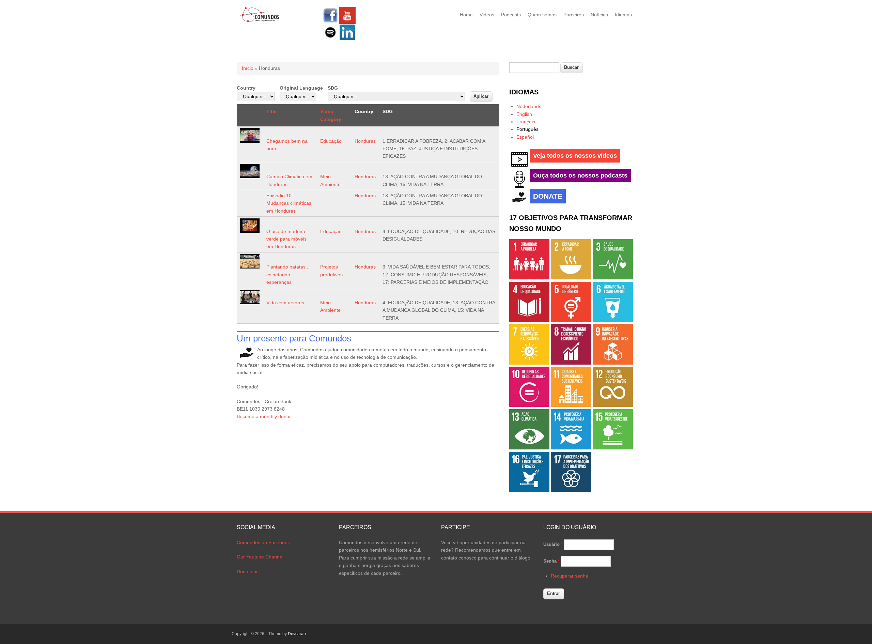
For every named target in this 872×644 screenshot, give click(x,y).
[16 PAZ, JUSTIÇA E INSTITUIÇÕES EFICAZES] (529, 490)
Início (247, 68)
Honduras (365, 141)
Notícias (599, 14)
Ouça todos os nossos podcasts (580, 175)
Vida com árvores (285, 302)
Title (271, 111)
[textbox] (534, 67)
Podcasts (511, 14)
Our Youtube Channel (260, 556)
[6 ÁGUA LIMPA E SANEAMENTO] (613, 320)
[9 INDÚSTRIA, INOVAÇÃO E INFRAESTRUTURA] (613, 363)
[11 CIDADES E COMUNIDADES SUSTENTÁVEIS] (571, 405)
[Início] (260, 21)
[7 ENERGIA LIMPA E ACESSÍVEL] (529, 363)
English (524, 114)
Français (525, 121)
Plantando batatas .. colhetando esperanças (288, 274)
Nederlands (528, 106)
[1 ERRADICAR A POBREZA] (529, 277)
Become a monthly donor (264, 416)
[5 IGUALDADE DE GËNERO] (571, 320)
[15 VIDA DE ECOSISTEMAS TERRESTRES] (613, 447)
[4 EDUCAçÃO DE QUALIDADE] (529, 320)
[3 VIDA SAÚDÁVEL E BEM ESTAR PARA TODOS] (613, 277)
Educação (331, 141)
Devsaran (297, 633)
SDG (333, 88)
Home (466, 14)
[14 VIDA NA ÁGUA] (571, 447)
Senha (551, 561)
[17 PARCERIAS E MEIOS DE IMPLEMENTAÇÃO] (571, 490)
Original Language (301, 88)
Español (525, 137)
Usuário (553, 544)
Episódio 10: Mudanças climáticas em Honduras (288, 203)
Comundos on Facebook (263, 542)
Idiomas (623, 14)
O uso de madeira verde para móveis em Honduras (286, 239)
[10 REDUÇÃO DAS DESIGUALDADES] (529, 405)
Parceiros (573, 14)
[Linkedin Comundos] (347, 39)
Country (246, 88)
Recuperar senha (569, 576)
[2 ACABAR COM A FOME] (571, 277)
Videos (487, 14)
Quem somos (542, 14)
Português (527, 129)
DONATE (547, 196)
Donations (248, 571)
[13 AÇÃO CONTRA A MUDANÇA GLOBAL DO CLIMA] (529, 447)
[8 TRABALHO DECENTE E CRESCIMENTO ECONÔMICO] (571, 363)
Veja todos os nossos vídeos (575, 155)
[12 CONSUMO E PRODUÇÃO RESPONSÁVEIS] (613, 405)
